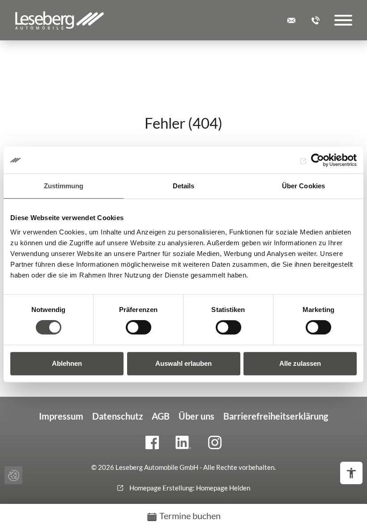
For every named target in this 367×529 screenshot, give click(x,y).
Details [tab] (184, 186)
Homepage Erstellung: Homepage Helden (189, 488)
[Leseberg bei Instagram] (215, 442)
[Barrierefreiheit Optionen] (351, 473)
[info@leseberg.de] (291, 20)
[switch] (138, 327)
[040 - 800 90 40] (315, 20)
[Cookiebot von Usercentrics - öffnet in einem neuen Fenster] (317, 160)
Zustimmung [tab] (64, 186)
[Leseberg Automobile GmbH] (59, 20)
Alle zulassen (300, 363)
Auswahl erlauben (183, 363)
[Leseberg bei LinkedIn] (183, 442)
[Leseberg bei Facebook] (152, 442)
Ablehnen (67, 363)
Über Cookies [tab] (303, 186)
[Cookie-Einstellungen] (13, 475)
